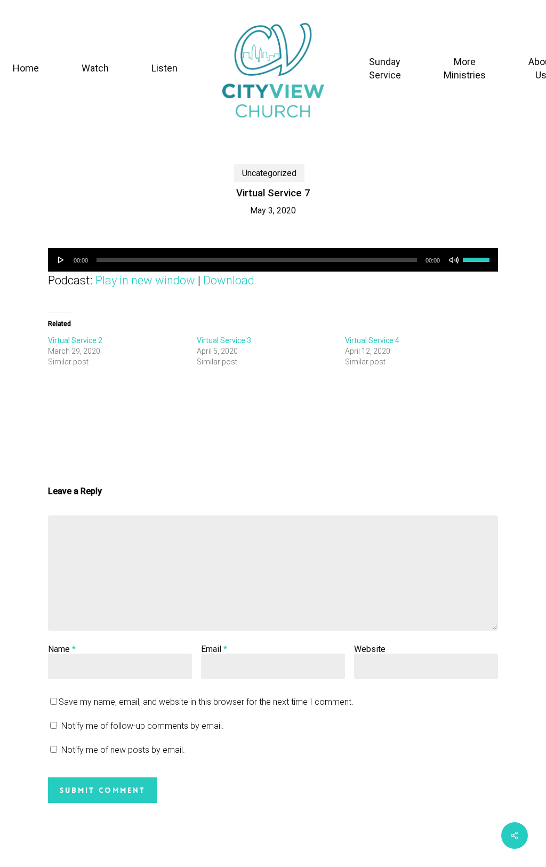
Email (214, 649)
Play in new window (145, 280)
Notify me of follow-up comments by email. (142, 726)
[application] (273, 260)
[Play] (61, 259)
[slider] (478, 256)
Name (62, 649)
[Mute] (454, 259)
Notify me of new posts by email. (123, 750)
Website (370, 649)
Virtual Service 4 (372, 340)
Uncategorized (269, 173)
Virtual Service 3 (224, 340)
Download (228, 280)
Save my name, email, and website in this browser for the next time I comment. (206, 702)
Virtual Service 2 (75, 340)
